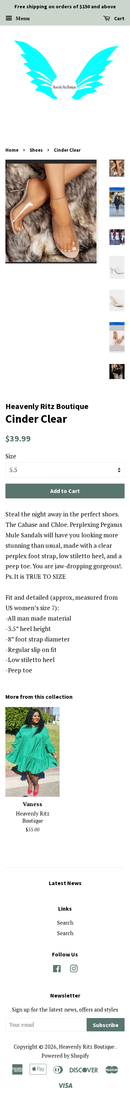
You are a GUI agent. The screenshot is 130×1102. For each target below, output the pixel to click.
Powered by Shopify (65, 1055)
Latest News (65, 883)
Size (10, 456)
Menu (22, 18)
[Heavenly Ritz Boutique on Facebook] (57, 970)
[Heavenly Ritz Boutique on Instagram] (74, 970)
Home (11, 150)
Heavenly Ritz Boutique (87, 1046)
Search (65, 922)
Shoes (36, 150)
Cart (119, 18)
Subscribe (105, 1024)
